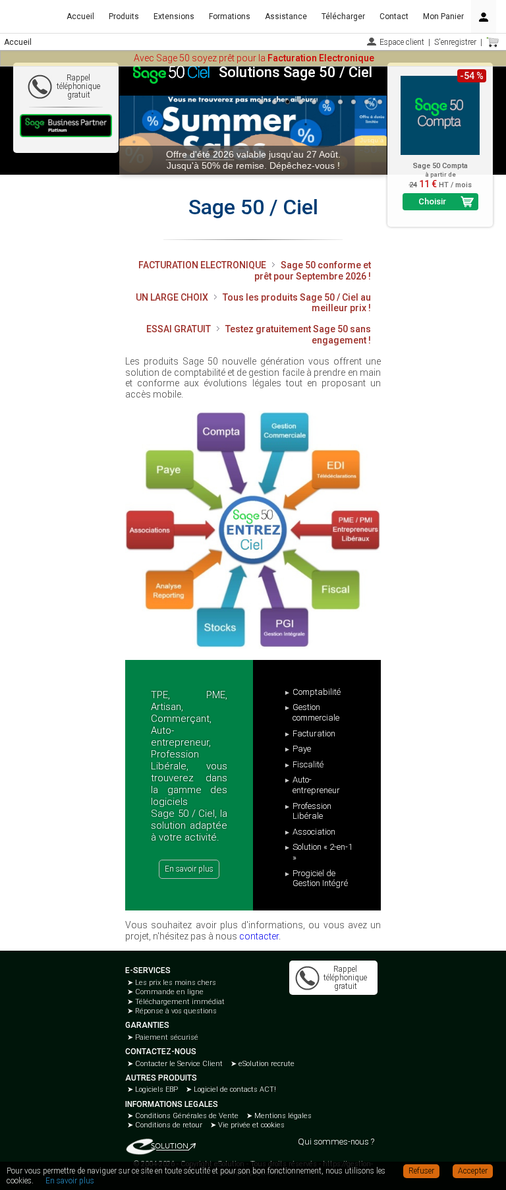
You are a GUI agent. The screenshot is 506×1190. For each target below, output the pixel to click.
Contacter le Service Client (178, 1063)
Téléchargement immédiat (179, 1001)
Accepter (473, 1170)
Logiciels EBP (155, 1089)
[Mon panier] (492, 42)
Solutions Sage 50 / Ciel (295, 72)
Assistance (286, 16)
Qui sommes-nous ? (336, 1141)
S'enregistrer (455, 42)
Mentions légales (282, 1116)
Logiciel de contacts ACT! (234, 1089)
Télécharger (343, 16)
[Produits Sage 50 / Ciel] (253, 530)
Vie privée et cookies (250, 1125)
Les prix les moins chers (174, 982)
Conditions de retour (167, 1125)
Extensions (174, 16)
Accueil (80, 16)
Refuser (421, 1170)
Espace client (402, 42)
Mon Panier (443, 16)
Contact (394, 16)
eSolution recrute (266, 1063)
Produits (124, 16)
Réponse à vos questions (175, 1011)
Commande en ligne (168, 992)
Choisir (432, 201)
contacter (259, 936)
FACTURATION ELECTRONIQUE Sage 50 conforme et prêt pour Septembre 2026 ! (254, 271)
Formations (229, 16)
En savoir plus (189, 869)
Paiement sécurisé (165, 1037)
